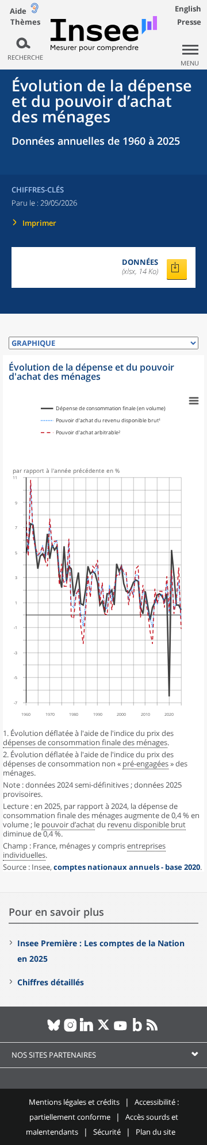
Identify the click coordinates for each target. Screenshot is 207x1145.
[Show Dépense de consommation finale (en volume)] (103, 408)
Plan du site (155, 1132)
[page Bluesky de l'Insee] (54, 1029)
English (188, 8)
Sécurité (107, 1132)
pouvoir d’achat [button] (68, 824)
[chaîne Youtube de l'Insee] (120, 1029)
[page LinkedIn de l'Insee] (87, 1029)
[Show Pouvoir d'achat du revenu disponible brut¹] (100, 420)
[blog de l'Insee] (137, 1029)
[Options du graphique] (194, 401)
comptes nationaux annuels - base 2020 (126, 867)
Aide (18, 11)
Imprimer (39, 223)
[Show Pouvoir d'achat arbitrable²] (80, 432)
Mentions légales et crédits (74, 1102)
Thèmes (25, 22)
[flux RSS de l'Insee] (154, 1029)
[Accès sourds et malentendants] (34, 10)
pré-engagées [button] (145, 763)
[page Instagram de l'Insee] (70, 1029)
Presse (189, 22)
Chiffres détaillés (50, 982)
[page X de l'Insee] (104, 1029)
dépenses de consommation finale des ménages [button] (85, 742)
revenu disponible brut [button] (147, 824)
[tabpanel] (103, 613)
